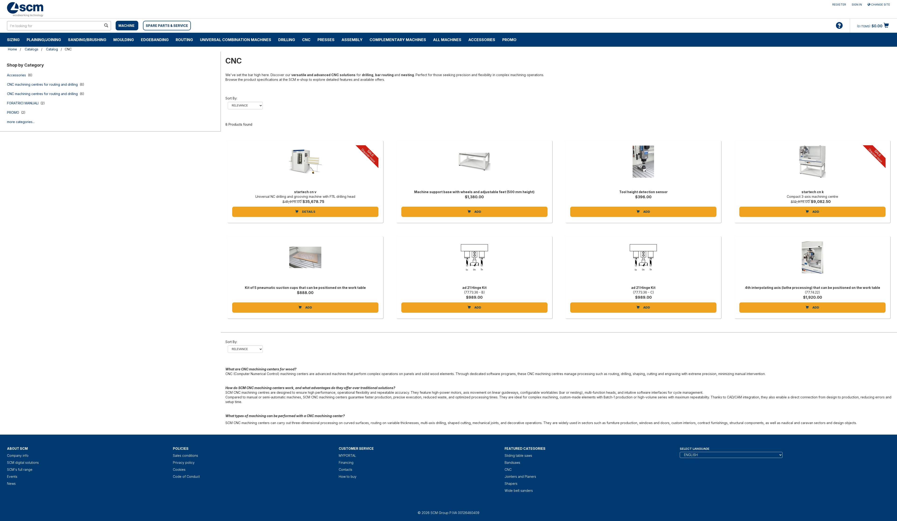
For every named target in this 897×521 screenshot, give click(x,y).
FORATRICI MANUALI (23, 103)
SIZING (13, 39)
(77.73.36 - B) (474, 292)
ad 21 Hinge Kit (474, 288)
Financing (346, 462)
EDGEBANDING (155, 39)
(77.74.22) (812, 292)
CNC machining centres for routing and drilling (42, 84)
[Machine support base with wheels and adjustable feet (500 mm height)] (474, 166)
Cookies (179, 469)
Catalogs (31, 49)
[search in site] (106, 25)
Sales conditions (185, 455)
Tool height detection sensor (643, 192)
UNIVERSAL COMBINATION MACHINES (235, 39)
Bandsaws (512, 462)
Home (12, 49)
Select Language (694, 448)
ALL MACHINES (447, 39)
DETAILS (308, 211)
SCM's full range (19, 469)
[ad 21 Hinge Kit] (474, 262)
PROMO (509, 39)
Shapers (511, 484)
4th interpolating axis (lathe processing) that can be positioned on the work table (812, 288)
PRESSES (326, 39)
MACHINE (126, 26)
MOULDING (123, 39)
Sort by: (231, 98)
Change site (880, 4)
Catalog (52, 49)
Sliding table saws (518, 455)
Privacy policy (184, 462)
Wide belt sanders (519, 491)
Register (839, 4)
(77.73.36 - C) (643, 292)
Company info (17, 455)
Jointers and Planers (520, 476)
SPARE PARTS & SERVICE (167, 26)
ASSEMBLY (352, 39)
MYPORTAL (347, 455)
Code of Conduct (186, 476)
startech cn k (812, 192)
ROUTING (184, 39)
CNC (306, 39)
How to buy (347, 476)
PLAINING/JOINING (44, 39)
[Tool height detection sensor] (643, 166)
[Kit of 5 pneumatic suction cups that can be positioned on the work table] (305, 262)
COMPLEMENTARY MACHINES (398, 39)
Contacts (345, 469)
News (11, 484)
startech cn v (305, 192)
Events (12, 476)
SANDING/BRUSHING (87, 39)
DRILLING (286, 39)
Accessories (481, 39)
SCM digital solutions (23, 462)
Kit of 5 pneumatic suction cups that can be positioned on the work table (305, 288)
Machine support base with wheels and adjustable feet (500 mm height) (474, 192)
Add (477, 211)
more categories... (21, 122)
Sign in (857, 4)
